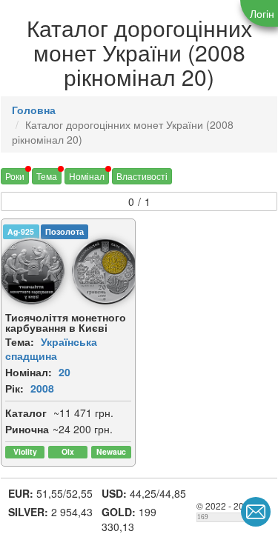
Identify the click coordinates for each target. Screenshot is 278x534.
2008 (42, 388)
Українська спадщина (51, 348)
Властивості (142, 176)
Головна (34, 109)
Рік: (14, 388)
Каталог (26, 412)
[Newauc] (110, 452)
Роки (14, 176)
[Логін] (259, 13)
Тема (46, 176)
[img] (105, 271)
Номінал (87, 176)
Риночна (27, 429)
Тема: (19, 341)
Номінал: (28, 372)
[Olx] (67, 452)
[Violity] (24, 452)
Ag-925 (20, 231)
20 (64, 371)
